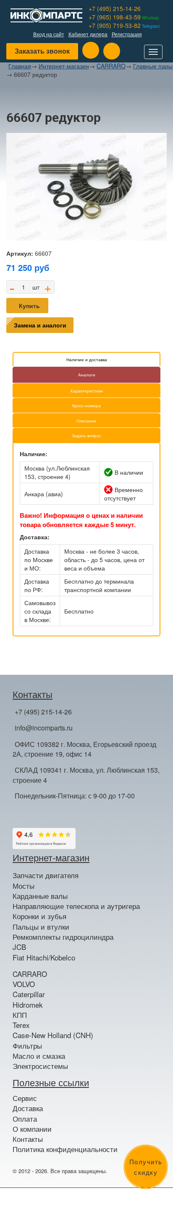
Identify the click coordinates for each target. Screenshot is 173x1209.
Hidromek (28, 1005)
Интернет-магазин (64, 66)
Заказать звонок (42, 51)
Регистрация (127, 34)
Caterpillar (29, 994)
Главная (19, 66)
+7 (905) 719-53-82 (124, 25)
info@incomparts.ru (44, 728)
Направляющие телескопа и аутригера (76, 906)
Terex (21, 1025)
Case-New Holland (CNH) (53, 1035)
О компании (32, 1129)
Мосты (23, 886)
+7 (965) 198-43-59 (124, 17)
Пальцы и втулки (41, 927)
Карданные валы (40, 896)
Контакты (28, 1139)
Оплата (25, 1119)
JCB (19, 947)
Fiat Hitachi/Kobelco (44, 957)
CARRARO (111, 66)
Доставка (28, 1108)
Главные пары (153, 66)
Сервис (25, 1098)
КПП (20, 1015)
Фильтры (27, 1046)
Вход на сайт (48, 34)
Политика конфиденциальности (65, 1149)
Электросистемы (40, 1066)
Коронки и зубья (39, 916)
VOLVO (24, 984)
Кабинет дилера (87, 34)
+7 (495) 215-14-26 (115, 8)
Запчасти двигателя (46, 875)
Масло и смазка (39, 1056)
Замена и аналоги (40, 325)
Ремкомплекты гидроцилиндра (63, 937)
